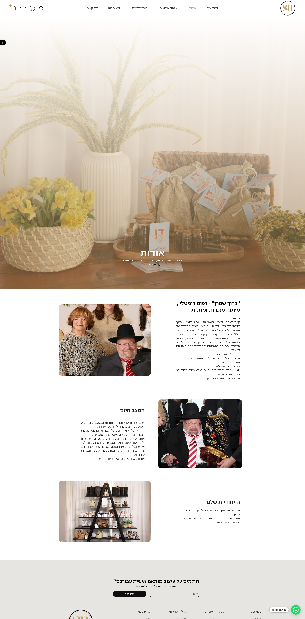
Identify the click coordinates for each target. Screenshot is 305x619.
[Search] (41, 8)
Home (156, 264)
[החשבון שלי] (32, 8)
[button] (3, 42)
